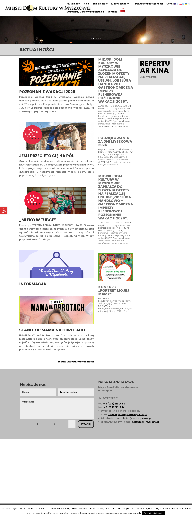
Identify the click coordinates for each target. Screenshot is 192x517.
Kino (86, 4)
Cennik (170, 4)
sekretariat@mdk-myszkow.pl (134, 418)
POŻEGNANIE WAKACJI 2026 (47, 92)
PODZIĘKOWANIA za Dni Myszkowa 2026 (115, 141)
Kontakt (112, 12)
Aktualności (73, 4)
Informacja (32, 284)
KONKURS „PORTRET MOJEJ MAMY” (113, 290)
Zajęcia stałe (100, 4)
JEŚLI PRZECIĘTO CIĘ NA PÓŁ (46, 156)
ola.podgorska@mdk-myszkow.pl (127, 414)
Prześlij (86, 424)
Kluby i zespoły (120, 4)
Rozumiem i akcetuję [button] (153, 513)
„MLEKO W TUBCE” (37, 220)
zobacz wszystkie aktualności (76, 361)
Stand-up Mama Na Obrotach (52, 330)
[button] (3, 210)
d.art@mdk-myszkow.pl (145, 421)
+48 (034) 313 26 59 (113, 403)
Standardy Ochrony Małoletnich (85, 12)
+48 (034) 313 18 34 (113, 407)
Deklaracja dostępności (149, 4)
